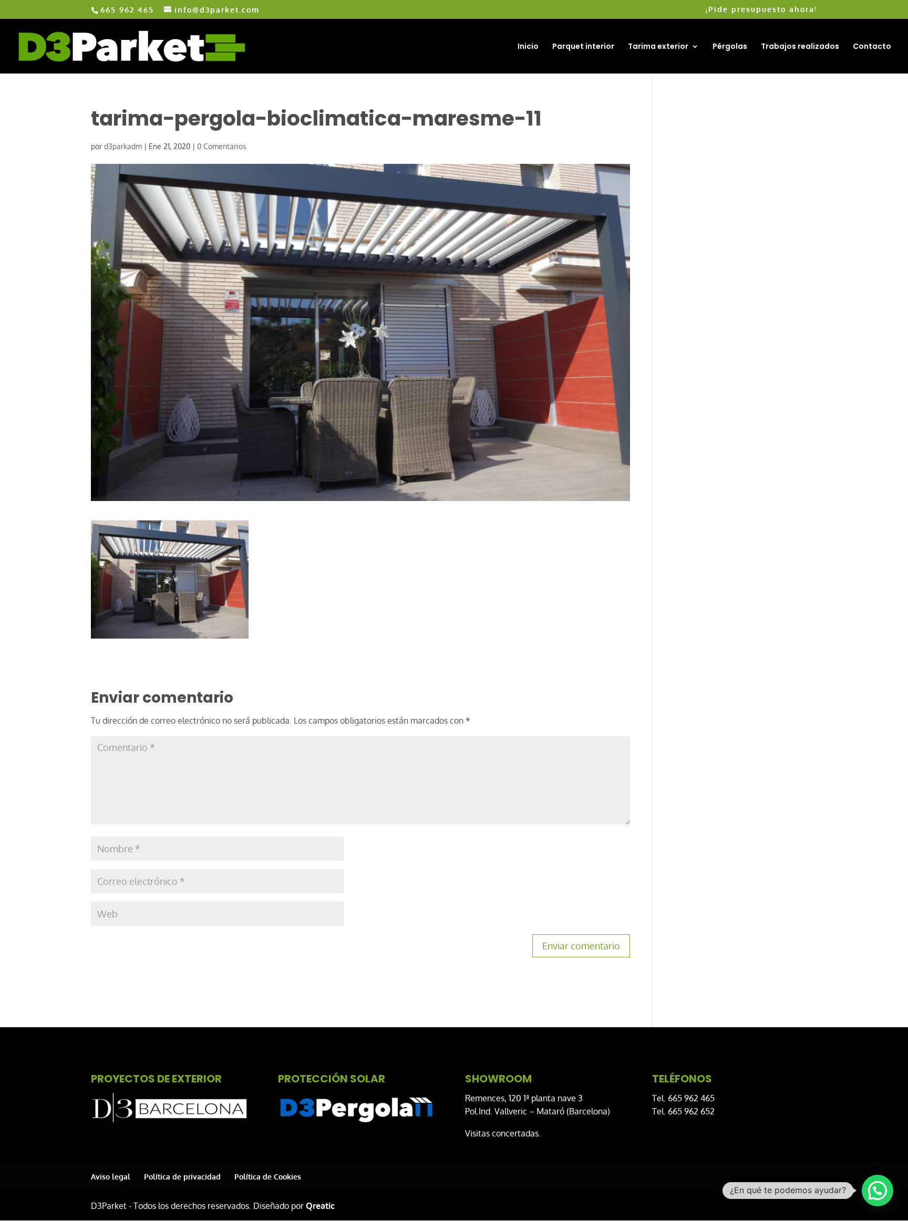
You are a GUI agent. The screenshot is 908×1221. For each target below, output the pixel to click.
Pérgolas (730, 47)
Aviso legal (110, 1176)
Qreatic (320, 1206)
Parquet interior (583, 47)
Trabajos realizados (800, 47)
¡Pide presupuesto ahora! (761, 10)
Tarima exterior (658, 47)
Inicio (528, 47)
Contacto (872, 47)
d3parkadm (123, 146)
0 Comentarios (221, 146)
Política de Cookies (267, 1176)
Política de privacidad (182, 1176)
